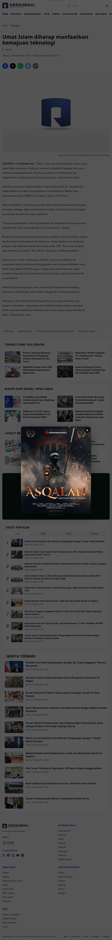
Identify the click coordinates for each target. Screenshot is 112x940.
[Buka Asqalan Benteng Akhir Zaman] (56, 470)
